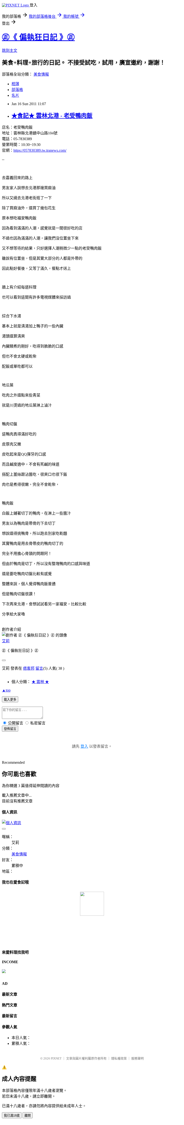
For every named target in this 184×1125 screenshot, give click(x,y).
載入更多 (10, 699)
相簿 (15, 84)
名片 (15, 95)
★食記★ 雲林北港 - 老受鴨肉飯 (52, 116)
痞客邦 (28, 668)
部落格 (17, 90)
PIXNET (56, 1058)
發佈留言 (10, 729)
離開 (27, 1115)
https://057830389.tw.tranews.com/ (39, 150)
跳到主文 (9, 50)
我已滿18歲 (12, 1115)
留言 (39, 668)
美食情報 (41, 74)
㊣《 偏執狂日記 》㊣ (38, 37)
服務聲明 (137, 1058)
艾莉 (6, 641)
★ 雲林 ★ (40, 682)
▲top (6, 690)
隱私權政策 (119, 1058)
